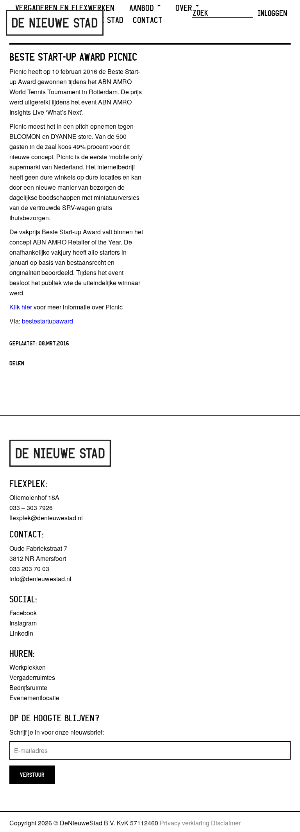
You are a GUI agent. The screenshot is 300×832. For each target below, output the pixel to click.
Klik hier (20, 306)
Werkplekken (27, 667)
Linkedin (21, 633)
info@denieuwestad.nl (40, 578)
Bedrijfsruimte (28, 687)
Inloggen (272, 13)
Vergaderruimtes (32, 677)
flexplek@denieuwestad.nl (46, 517)
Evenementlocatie (34, 697)
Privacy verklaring (184, 822)
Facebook (23, 612)
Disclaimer (226, 822)
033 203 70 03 (29, 568)
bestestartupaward (47, 320)
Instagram (23, 622)
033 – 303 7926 (31, 507)
